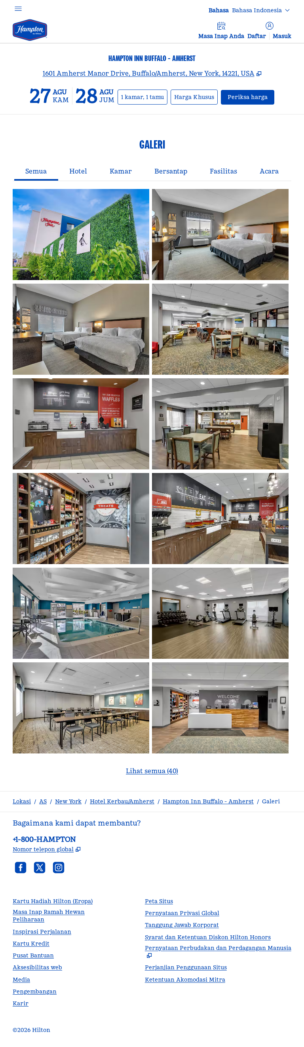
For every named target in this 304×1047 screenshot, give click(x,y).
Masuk (282, 36)
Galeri (271, 801)
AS (43, 801)
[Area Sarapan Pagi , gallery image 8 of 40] (220, 518)
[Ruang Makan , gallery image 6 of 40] (220, 423)
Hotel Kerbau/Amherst (122, 801)
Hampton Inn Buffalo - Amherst (208, 801)
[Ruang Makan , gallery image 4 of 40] (220, 329)
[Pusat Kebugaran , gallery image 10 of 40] (220, 613)
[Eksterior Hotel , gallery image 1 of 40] (81, 234)
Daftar (256, 36)
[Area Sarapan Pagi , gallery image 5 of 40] (81, 423)
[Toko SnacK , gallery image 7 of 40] (81, 518)
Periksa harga (251, 97)
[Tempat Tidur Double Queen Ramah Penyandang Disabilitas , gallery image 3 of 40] (81, 329)
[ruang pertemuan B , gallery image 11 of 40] (81, 707)
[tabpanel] (152, 487)
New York (68, 801)
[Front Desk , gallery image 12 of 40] (220, 707)
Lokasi (22, 801)
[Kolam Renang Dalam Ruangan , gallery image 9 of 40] (81, 613)
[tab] (36, 172)
